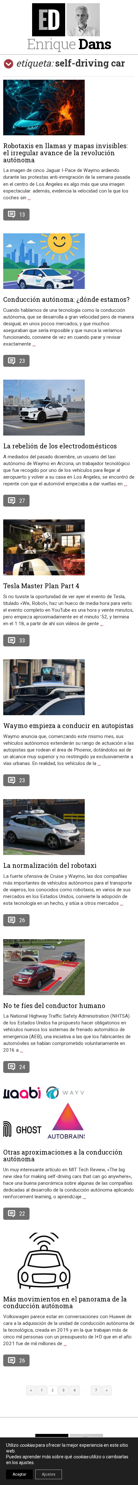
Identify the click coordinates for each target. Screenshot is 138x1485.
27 (22, 500)
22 (22, 1213)
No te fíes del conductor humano (54, 1005)
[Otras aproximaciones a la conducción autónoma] (69, 1114)
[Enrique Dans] (69, 19)
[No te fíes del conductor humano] (69, 967)
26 (22, 920)
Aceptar (19, 1474)
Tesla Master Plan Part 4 (41, 585)
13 (22, 214)
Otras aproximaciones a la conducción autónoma (63, 1155)
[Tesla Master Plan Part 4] (69, 547)
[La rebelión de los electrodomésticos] (69, 408)
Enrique (69, 43)
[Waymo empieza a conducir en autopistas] (69, 687)
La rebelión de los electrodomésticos (60, 446)
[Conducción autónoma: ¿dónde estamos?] (69, 261)
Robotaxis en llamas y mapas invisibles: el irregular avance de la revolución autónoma (65, 152)
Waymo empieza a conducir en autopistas (68, 725)
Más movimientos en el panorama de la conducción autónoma (65, 1302)
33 (22, 640)
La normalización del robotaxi (50, 865)
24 (22, 1067)
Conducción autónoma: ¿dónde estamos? (66, 299)
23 (22, 360)
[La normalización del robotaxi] (69, 827)
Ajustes (49, 1474)
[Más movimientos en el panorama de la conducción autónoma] (69, 1261)
